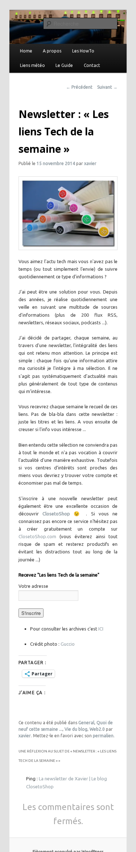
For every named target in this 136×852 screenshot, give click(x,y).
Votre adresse (33, 586)
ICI (100, 628)
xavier (90, 163)
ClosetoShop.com (39, 536)
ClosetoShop (58, 513)
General (86, 722)
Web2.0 (97, 729)
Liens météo (32, 65)
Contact (92, 65)
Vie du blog (76, 729)
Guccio (68, 643)
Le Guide (64, 65)
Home (26, 50)
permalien (103, 735)
